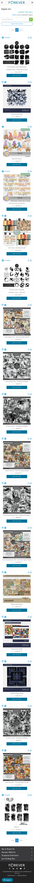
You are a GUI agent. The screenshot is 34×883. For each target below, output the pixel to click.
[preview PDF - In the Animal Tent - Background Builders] (28, 350)
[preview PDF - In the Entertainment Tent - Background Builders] (28, 483)
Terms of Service (21, 875)
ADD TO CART (17, 75)
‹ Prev (12, 30)
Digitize (14, 15)
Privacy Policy (11, 875)
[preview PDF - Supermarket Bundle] (28, 617)
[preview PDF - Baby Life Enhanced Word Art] (28, 171)
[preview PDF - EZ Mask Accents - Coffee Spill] (28, 260)
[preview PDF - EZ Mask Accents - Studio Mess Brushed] (28, 38)
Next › (21, 30)
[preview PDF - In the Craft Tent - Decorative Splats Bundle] (28, 439)
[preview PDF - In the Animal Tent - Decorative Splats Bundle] (28, 305)
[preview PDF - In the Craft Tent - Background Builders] (28, 394)
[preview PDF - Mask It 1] (28, 795)
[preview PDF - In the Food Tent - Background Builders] (28, 706)
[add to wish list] (31, 38)
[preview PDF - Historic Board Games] (28, 572)
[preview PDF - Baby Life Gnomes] (28, 127)
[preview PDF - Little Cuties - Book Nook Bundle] (28, 216)
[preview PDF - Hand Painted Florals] (28, 82)
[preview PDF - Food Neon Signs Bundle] (28, 661)
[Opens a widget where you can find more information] (7, 880)
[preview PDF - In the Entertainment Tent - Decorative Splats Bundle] (28, 528)
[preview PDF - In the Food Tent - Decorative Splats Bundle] (28, 750)
